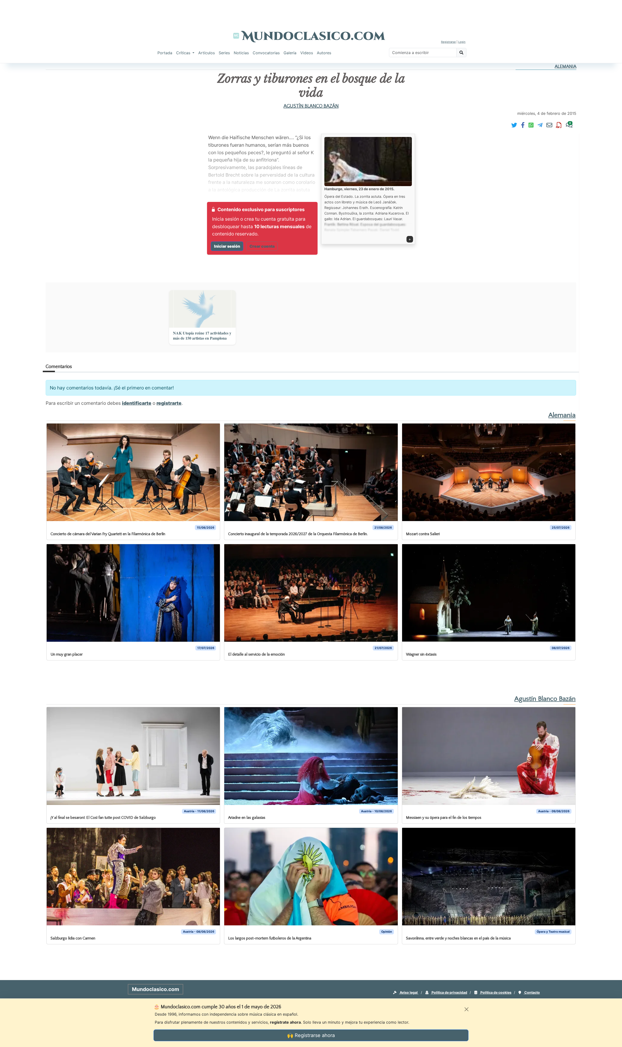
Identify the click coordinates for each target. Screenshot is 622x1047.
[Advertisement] (311, 11)
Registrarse (448, 42)
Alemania (565, 66)
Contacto (532, 992)
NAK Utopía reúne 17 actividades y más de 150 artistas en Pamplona (202, 336)
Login (462, 42)
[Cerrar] (466, 1009)
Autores (324, 52)
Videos (306, 52)
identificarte (136, 403)
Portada (164, 52)
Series (224, 52)
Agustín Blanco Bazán (311, 106)
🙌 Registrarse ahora (311, 1035)
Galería (290, 52)
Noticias (241, 52)
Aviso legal (408, 992)
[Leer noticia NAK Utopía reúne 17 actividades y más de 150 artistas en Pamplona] (202, 309)
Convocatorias (266, 52)
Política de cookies (495, 992)
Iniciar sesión (227, 246)
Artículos (206, 52)
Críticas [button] (183, 52)
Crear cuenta (262, 246)
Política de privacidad (449, 992)
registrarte (168, 403)
